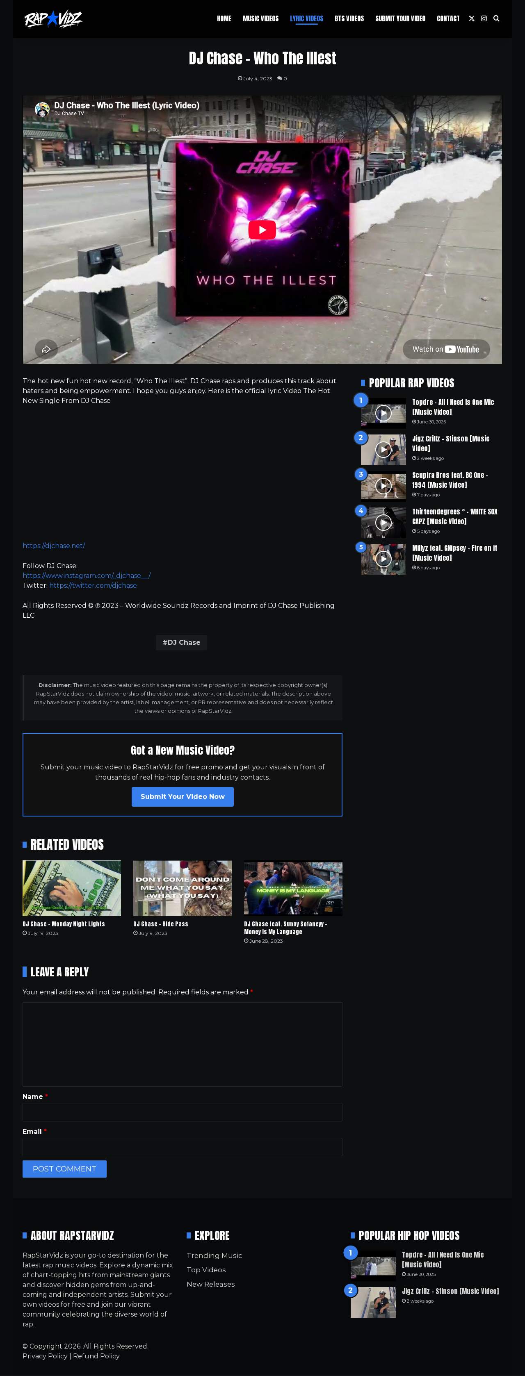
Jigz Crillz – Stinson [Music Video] (451, 443)
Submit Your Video (400, 18)
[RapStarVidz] (53, 19)
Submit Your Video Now (183, 797)
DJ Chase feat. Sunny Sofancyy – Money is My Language (285, 928)
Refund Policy (96, 1356)
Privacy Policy (45, 1356)
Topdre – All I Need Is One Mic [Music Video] (453, 407)
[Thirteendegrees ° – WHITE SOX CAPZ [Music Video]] (383, 522)
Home (224, 18)
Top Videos (206, 1270)
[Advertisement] (182, 473)
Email (35, 1131)
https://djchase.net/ (54, 546)
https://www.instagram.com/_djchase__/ (87, 576)
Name (35, 1097)
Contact (448, 18)
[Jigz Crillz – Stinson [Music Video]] (383, 449)
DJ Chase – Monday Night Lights (64, 924)
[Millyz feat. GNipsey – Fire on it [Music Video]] (383, 559)
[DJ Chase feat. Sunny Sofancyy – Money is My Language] (293, 888)
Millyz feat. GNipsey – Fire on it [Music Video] (454, 553)
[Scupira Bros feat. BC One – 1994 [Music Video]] (383, 486)
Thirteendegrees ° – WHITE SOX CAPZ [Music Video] (455, 516)
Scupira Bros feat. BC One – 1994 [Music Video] (450, 480)
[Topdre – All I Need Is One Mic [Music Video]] (383, 413)
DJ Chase (184, 642)
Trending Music (214, 1255)
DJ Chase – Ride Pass (160, 924)
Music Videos (260, 18)
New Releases (211, 1284)
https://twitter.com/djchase (93, 585)
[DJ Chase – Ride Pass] (182, 888)
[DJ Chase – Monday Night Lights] (72, 888)
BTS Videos (349, 18)
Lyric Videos (306, 18)
